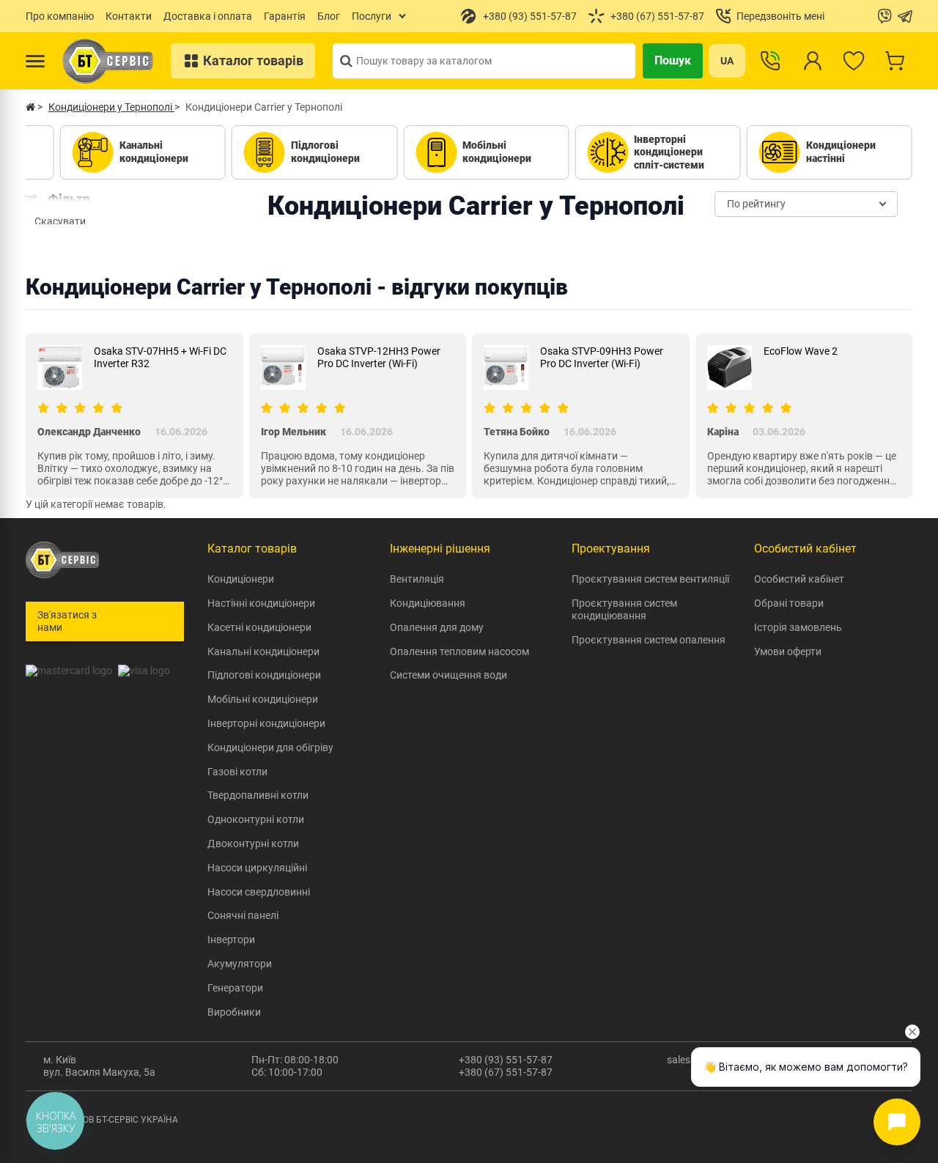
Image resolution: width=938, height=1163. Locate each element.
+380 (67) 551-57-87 (506, 1072)
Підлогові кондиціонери (264, 675)
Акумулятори (239, 964)
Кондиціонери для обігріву (270, 747)
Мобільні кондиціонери (262, 699)
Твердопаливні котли (258, 795)
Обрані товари (789, 603)
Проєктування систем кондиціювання (624, 609)
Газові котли (237, 772)
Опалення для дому (437, 627)
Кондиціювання (427, 603)
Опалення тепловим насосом (459, 651)
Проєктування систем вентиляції (650, 579)
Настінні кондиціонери (261, 603)
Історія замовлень (798, 627)
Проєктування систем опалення (648, 640)
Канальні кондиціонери (263, 651)
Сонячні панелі (242, 915)
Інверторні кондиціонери (266, 723)
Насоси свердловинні (258, 892)
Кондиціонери (240, 579)
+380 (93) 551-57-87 (506, 1060)
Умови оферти (787, 651)
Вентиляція (417, 579)
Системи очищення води (448, 675)
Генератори (235, 988)
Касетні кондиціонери (259, 627)
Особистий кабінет (799, 579)
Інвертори (231, 939)
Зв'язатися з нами (67, 621)
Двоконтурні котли (253, 843)
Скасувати (60, 221)
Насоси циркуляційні (257, 868)
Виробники (234, 1012)
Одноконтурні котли (255, 819)
